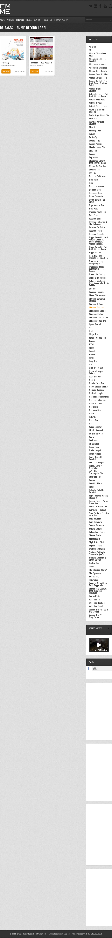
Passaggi (5, 62)
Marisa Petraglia (96, 393)
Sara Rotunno (95, 519)
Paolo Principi (95, 454)
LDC (90, 364)
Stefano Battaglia (97, 549)
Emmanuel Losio (95, 193)
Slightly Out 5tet (96, 542)
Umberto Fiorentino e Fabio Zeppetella (98, 584)
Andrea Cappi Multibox (98, 74)
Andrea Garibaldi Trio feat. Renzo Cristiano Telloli (98, 83)
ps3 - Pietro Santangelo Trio (96, 472)
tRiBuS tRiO (94, 577)
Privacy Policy (61, 19)
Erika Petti (93, 209)
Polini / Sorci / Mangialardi (95, 467)
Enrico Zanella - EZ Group (97, 201)
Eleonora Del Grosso (97, 176)
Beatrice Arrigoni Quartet (96, 123)
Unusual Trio (94, 596)
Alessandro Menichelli (98, 68)
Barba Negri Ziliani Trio (99, 115)
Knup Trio (93, 361)
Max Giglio (93, 407)
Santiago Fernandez (97, 510)
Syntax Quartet (95, 563)
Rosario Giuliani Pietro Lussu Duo (98, 502)
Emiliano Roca (95, 190)
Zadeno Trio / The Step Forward (97, 616)
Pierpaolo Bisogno (96, 462)
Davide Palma (94, 170)
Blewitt (92, 127)
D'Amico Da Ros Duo (97, 166)
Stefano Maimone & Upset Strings (97, 559)
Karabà (92, 351)
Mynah (91, 424)
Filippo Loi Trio (95, 253)
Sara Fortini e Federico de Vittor (99, 514)
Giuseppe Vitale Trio (97, 321)
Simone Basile (95, 535)
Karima (92, 354)
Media (29, 19)
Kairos (91, 348)
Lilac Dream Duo (96, 368)
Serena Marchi (95, 529)
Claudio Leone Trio (97, 147)
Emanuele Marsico (96, 186)
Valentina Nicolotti (97, 603)
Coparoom (93, 157)
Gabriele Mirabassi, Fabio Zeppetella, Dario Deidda (99, 283)
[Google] (110, 6)
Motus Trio (93, 420)
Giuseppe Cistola (96, 314)
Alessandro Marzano (97, 64)
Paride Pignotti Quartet (95, 458)
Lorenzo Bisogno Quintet (96, 372)
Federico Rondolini (96, 234)
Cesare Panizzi (95, 144)
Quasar (92, 480)
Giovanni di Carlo (96, 304)
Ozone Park (94, 447)
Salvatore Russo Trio (98, 507)
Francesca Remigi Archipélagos (96, 262)
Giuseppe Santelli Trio (98, 317)
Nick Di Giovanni (96, 430)
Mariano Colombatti (97, 390)
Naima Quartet (95, 427)
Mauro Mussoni (95, 403)
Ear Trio (92, 173)
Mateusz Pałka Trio (97, 400)
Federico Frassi (95, 231)
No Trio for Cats (96, 434)
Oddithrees (93, 440)
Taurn (91, 567)
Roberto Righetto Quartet (96, 491)
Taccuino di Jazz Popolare (41, 62)
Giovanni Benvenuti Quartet (97, 300)
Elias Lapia (93, 180)
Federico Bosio (95, 219)
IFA (90, 327)
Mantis (92, 380)
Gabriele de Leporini (97, 278)
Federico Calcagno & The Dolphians (98, 223)
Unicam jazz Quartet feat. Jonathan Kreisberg (98, 591)
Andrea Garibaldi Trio (98, 78)
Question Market (96, 483)
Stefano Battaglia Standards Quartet (97, 553)
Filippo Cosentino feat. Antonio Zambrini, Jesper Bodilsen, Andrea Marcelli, (98, 240)
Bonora (92, 134)
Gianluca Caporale (96, 292)
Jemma (92, 341)
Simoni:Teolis (94, 539)
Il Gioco (92, 331)
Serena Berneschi (96, 525)
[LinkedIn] (95, 6)
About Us (48, 19)
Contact (38, 19)
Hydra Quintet (95, 324)
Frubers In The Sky (97, 274)
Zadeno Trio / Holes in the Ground (98, 611)
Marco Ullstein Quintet (98, 387)
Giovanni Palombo (8, 65)
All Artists (93, 47)
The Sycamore (95, 573)
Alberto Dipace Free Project (97, 54)
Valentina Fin (94, 600)
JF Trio (91, 344)
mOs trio (92, 417)
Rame (91, 487)
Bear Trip (93, 118)
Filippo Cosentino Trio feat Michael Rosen (98, 248)
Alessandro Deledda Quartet (97, 60)
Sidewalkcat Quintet (97, 532)
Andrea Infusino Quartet (96, 90)
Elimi (91, 183)
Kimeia (91, 358)
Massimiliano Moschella (99, 397)
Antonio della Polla (97, 100)
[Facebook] (100, 6)
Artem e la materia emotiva (97, 111)
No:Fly (91, 437)
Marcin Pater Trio (96, 383)
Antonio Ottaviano (97, 103)
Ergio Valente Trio (96, 205)
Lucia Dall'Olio (95, 377)
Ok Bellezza (94, 444)
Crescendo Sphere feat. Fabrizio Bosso (97, 162)
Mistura (92, 414)
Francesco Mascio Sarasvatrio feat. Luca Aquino (98, 269)
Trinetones (93, 580)
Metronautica (95, 410)
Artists (10, 19)
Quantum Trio (95, 477)
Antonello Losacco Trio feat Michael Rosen (98, 95)
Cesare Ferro (94, 141)
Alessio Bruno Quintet (98, 71)
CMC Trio (93, 151)
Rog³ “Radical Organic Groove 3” (98, 497)
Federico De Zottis (97, 227)
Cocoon (92, 154)
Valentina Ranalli (96, 606)
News (2, 19)
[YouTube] (105, 6)
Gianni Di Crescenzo (97, 295)
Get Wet (92, 289)
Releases (20, 19)
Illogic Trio (93, 334)
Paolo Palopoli (95, 450)
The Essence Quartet (98, 570)
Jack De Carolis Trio (97, 338)
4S (90, 50)
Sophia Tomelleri (96, 546)
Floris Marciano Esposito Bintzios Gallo (98, 257)
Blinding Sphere (96, 131)
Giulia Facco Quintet (97, 311)
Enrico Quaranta (96, 196)
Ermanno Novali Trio (97, 212)
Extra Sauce (94, 215)
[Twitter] (90, 6)
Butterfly (93, 137)
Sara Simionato (95, 522)
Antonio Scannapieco (98, 106)
